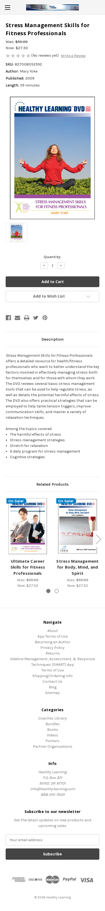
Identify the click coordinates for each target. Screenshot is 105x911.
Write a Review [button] (73, 55)
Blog (53, 687)
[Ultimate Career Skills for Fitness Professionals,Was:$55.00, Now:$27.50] (27, 526)
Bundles (53, 724)
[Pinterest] (45, 317)
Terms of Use (52, 670)
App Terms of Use (52, 636)
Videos (52, 735)
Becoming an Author (53, 642)
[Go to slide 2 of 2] (57, 591)
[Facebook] (8, 317)
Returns (53, 653)
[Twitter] (35, 317)
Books (52, 729)
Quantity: (52, 256)
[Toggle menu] (7, 7)
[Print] (26, 317)
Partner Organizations (52, 746)
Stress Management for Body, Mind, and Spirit (77, 567)
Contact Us (52, 681)
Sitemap (52, 693)
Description (52, 339)
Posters (53, 741)
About (52, 630)
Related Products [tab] (52, 484)
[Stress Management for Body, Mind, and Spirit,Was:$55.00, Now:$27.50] (77, 526)
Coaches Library (52, 718)
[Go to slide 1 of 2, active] (48, 591)
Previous (7, 539)
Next (98, 539)
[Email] (17, 317)
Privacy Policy (52, 647)
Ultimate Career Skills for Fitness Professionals (27, 567)
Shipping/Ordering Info (52, 676)
